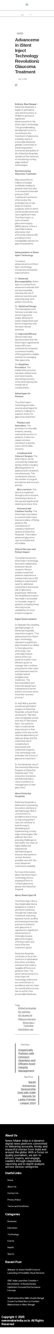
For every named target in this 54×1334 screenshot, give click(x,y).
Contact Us (13, 1193)
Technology (13, 1234)
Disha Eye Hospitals (27, 1008)
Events (11, 1241)
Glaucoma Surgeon (27, 1019)
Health (20, 33)
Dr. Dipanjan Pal (25, 1015)
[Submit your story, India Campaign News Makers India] (27, 4)
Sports (11, 1254)
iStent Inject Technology (28, 1024)
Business (12, 1221)
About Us (12, 1186)
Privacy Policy (14, 1200)
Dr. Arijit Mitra (24, 1012)
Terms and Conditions (18, 1206)
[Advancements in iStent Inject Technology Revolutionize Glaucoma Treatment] (27, 90)
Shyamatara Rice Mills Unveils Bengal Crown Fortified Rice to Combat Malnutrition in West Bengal (26, 1301)
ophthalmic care (26, 1029)
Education (12, 1228)
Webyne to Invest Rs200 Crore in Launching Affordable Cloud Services (26, 1271)
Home (10, 1180)
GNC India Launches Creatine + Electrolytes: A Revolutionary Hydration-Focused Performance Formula (24, 1285)
